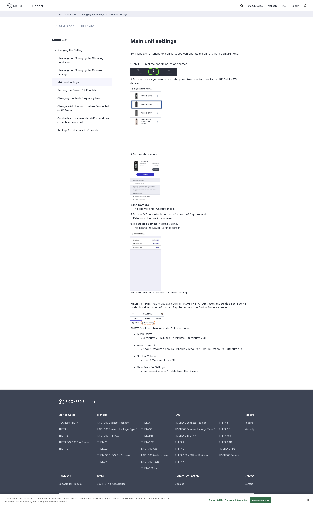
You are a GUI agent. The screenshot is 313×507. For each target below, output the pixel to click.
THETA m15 (147, 435)
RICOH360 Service (229, 455)
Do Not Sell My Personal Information (228, 500)
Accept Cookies (260, 500)
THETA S (146, 422)
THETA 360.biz (149, 468)
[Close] (307, 500)
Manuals (272, 5)
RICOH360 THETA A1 (70, 422)
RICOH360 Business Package (113, 422)
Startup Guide (255, 5)
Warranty (249, 429)
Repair (295, 5)
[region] (156, 500)
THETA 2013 (147, 442)
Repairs (249, 422)
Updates (179, 483)
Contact (249, 483)
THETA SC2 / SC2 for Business (75, 442)
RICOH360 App (149, 448)
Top (61, 14)
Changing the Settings (92, 14)
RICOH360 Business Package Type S (117, 429)
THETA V (63, 448)
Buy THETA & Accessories (111, 483)
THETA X (63, 429)
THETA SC (146, 429)
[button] (241, 5)
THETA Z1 (64, 435)
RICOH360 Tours (150, 461)
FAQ (284, 5)
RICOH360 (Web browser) (155, 455)
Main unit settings (118, 14)
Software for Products (70, 483)
